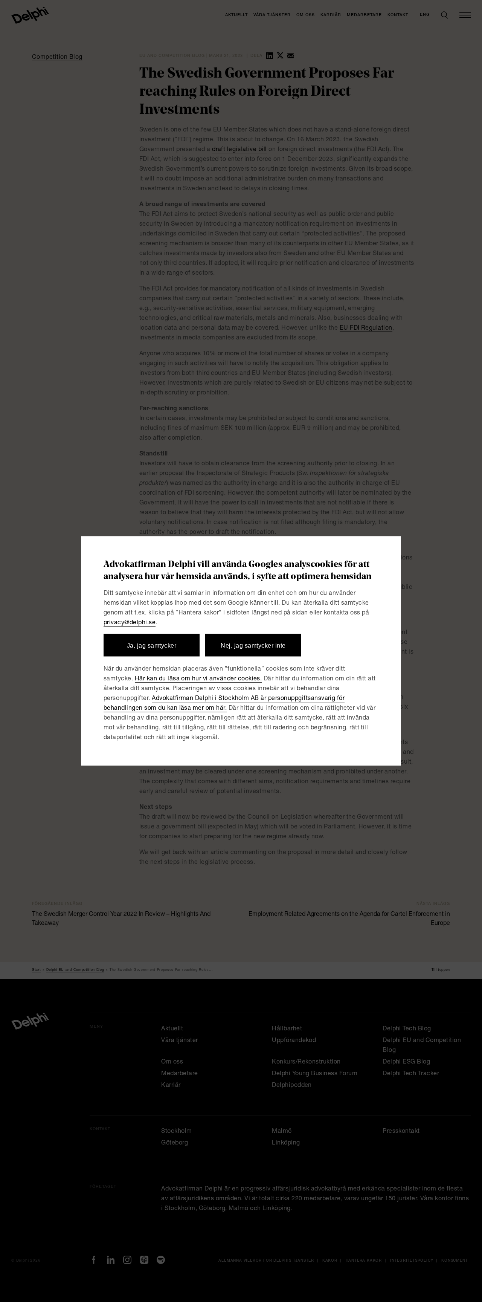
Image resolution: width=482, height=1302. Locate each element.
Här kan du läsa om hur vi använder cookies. (198, 680)
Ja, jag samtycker (151, 645)
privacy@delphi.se (130, 623)
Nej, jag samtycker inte (253, 645)
